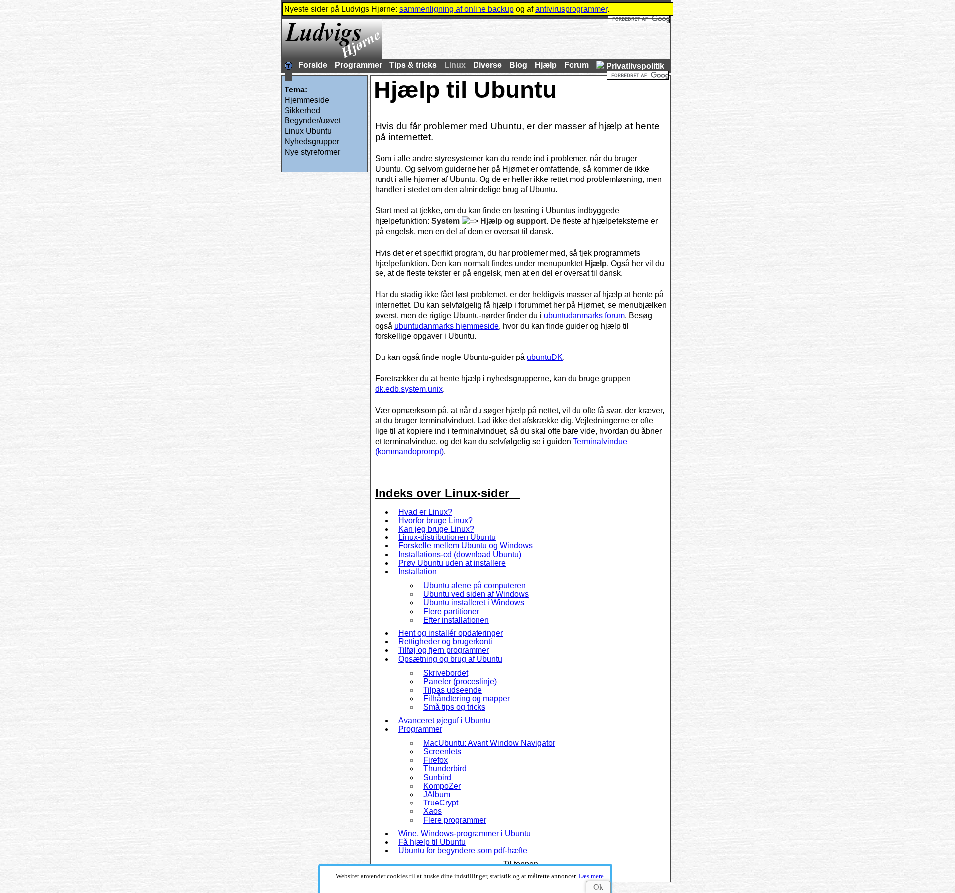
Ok (598, 887)
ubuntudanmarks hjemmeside (446, 326)
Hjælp (546, 65)
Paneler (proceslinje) (460, 681)
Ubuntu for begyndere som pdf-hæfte (462, 850)
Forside (312, 65)
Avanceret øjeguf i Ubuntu (444, 720)
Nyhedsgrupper (312, 141)
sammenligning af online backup (456, 9)
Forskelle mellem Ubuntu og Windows (465, 545)
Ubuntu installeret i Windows (473, 602)
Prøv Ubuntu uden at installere (452, 563)
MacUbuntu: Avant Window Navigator (489, 743)
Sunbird (437, 777)
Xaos (432, 811)
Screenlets (442, 751)
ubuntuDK (545, 357)
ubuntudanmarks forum (584, 315)
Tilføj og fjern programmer (443, 650)
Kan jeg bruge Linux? (436, 529)
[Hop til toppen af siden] (288, 67)
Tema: (296, 90)
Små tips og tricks (454, 707)
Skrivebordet (445, 673)
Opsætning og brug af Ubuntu (450, 659)
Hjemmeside (307, 100)
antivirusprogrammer (571, 9)
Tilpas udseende (452, 690)
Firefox (435, 760)
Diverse (487, 65)
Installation (417, 571)
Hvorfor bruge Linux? (435, 520)
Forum (576, 65)
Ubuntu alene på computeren (474, 585)
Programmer (358, 65)
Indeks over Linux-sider (442, 493)
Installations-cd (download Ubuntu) (459, 554)
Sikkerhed (302, 110)
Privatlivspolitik (635, 66)
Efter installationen (456, 620)
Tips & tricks (413, 65)
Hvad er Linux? (425, 512)
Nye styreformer (312, 152)
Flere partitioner (451, 611)
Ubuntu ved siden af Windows (476, 594)
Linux (455, 65)
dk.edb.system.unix (409, 389)
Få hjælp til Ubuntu (432, 842)
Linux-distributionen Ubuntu (447, 537)
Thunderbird (445, 768)
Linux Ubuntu (308, 131)
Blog (518, 65)
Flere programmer (454, 820)
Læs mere (591, 876)
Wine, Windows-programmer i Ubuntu (464, 833)
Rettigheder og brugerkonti (445, 641)
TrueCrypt (440, 803)
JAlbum (436, 794)
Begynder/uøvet (313, 120)
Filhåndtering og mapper (466, 698)
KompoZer (442, 786)
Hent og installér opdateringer (450, 633)
